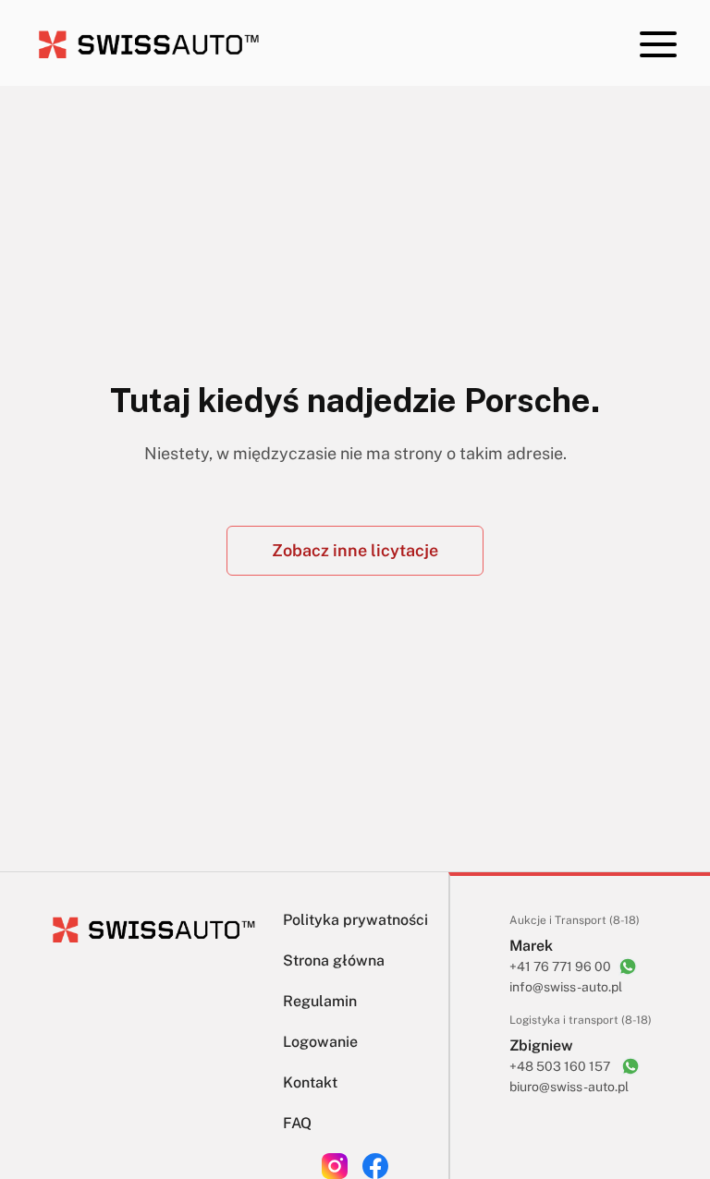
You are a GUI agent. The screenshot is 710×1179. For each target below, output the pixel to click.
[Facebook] (375, 1166)
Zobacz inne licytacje (355, 550)
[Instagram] (335, 1166)
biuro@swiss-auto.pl (569, 1086)
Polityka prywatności (355, 920)
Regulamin (320, 1001)
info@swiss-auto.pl (565, 986)
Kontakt (310, 1082)
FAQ (297, 1123)
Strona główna (334, 960)
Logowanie (320, 1042)
